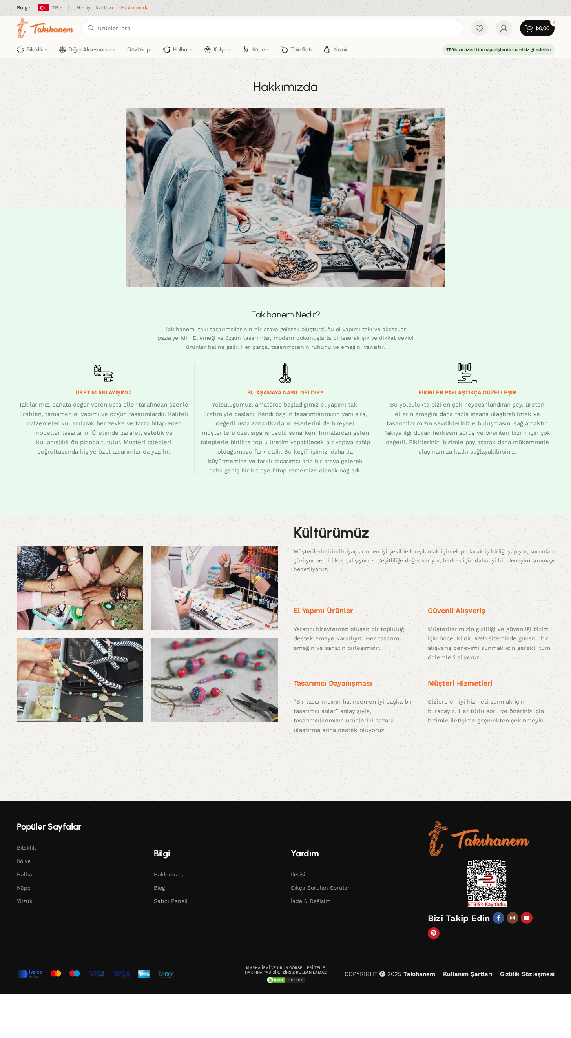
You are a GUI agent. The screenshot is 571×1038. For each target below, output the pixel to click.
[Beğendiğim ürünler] (479, 28)
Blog (159, 888)
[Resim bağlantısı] (479, 838)
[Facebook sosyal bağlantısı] (498, 918)
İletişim (300, 874)
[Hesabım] (504, 28)
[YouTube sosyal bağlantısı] (527, 918)
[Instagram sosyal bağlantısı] (512, 918)
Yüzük (25, 901)
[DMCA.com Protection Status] (285, 979)
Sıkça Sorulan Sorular (320, 888)
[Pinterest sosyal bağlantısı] (434, 933)
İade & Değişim (310, 901)
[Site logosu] (45, 27)
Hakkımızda (169, 874)
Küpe (24, 888)
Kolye (24, 861)
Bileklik (26, 848)
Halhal (25, 874)
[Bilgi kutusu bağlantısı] (24, 8)
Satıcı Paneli (171, 901)
